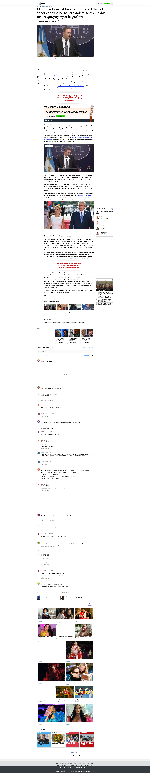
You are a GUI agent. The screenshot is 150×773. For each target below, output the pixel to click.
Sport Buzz (85, 763)
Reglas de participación (85, 765)
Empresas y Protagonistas (87, 760)
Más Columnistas (107, 238)
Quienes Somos (64, 765)
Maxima (92, 763)
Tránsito (91, 765)
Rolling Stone (79, 763)
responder (42, 400)
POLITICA (39, 6)
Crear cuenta (91, 347)
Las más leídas (101, 280)
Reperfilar (76, 760)
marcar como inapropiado (91, 364)
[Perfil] (44, 730)
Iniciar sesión (85, 347)
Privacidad (75, 765)
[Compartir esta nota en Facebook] (38, 70)
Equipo (79, 765)
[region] (65, 476)
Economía (49, 760)
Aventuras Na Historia (72, 763)
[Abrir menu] (38, 4)
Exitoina (101, 760)
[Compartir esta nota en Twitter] (38, 73)
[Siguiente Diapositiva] (93, 337)
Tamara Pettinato (81, 322)
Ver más (110, 306)
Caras (98, 760)
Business (80, 760)
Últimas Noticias (53, 3)
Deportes (65, 760)
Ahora (37, 760)
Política (59, 3)
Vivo (107, 760)
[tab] (42, 356)
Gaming (104, 760)
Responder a (45, 395)
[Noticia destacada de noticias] (44, 733)
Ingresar (101, 3)
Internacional (58, 760)
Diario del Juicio (111, 760)
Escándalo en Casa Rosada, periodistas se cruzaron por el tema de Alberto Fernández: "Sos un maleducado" (68, 265)
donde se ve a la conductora (71, 86)
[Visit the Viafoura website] (91, 603)
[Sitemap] (82, 756)
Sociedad (67, 3)
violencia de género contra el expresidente (59, 75)
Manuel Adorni (63, 73)
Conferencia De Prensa (56, 322)
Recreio (89, 763)
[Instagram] (76, 756)
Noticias (94, 760)
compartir (86, 400)
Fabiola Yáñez (73, 322)
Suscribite (107, 3)
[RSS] (79, 756)
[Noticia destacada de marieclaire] (58, 733)
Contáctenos (70, 765)
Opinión (63, 3)
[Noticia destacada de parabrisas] (87, 733)
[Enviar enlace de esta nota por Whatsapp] (38, 77)
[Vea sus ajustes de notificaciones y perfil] (112, 3)
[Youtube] (73, 756)
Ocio (69, 760)
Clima (62, 760)
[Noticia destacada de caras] (72, 733)
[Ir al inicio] (44, 3)
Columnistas (100, 209)
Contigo (66, 763)
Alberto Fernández (76, 75)
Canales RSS (59, 765)
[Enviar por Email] (38, 80)
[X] (70, 756)
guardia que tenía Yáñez (84, 195)
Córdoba (72, 760)
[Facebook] (67, 756)
